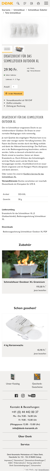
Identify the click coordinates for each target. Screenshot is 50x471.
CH (31, 3)
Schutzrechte (36, 465)
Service (25, 444)
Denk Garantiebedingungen (19, 465)
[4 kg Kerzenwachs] (25, 328)
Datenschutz (18, 460)
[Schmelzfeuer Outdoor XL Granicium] (25, 264)
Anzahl (7, 86)
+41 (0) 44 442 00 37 (25, 412)
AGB (10, 462)
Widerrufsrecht (19, 462)
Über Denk (25, 436)
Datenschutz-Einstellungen (34, 460)
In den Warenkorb (15, 93)
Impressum (8, 460)
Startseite (6, 9)
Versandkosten (35, 70)
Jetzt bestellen (40, 290)
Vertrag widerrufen (34, 462)
